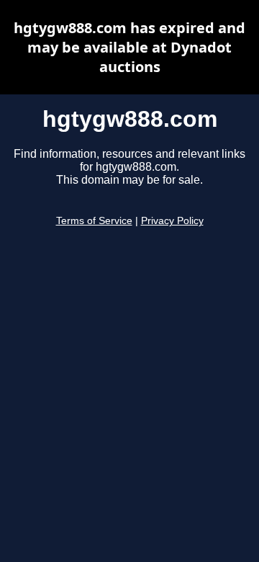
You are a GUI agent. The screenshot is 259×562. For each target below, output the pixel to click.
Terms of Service (94, 220)
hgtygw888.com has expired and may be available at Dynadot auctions (129, 47)
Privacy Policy (172, 220)
